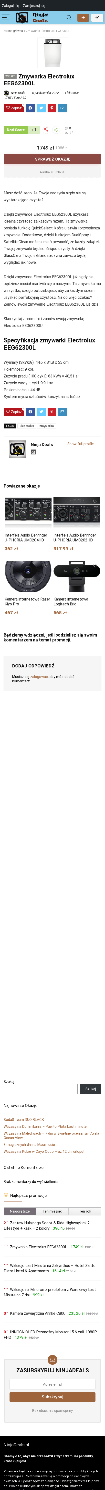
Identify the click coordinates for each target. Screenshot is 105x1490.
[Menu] (6, 17)
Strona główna (13, 31)
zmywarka (46, 426)
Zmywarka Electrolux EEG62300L (38, 1247)
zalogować (39, 677)
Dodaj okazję (83, 18)
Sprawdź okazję (52, 159)
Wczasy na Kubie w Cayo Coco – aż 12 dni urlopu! (44, 1151)
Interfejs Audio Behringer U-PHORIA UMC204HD (26, 537)
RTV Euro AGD (17, 98)
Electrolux (27, 426)
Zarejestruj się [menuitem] (34, 5)
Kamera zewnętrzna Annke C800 (37, 1313)
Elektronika (72, 93)
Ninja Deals (17, 93)
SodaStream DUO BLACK (24, 1119)
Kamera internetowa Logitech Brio (70, 601)
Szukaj (9, 1081)
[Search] (69, 17)
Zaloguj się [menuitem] (10, 5)
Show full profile (80, 444)
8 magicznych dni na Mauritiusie (29, 1144)
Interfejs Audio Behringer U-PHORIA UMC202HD (74, 537)
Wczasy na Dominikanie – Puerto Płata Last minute (45, 1126)
